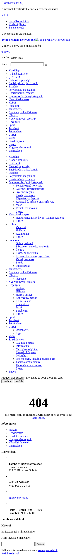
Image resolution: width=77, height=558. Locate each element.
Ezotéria (13, 86)
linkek (4, 15)
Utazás (12, 134)
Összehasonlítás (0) (12, 2)
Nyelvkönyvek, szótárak (22, 118)
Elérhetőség (15, 150)
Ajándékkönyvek (18, 73)
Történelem (15, 131)
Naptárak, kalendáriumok (23, 112)
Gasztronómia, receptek (22, 92)
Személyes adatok (19, 21)
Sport (12, 124)
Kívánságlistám (17, 24)
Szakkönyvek (16, 141)
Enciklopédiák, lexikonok (23, 83)
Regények (14, 121)
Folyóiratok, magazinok (22, 89)
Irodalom (14, 105)
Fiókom (13, 429)
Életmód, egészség (19, 80)
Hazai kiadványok (19, 99)
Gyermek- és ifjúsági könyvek (26, 96)
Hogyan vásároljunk (20, 147)
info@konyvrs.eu (18, 497)
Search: (5, 64)
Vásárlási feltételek (19, 442)
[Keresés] (45, 65)
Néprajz (13, 115)
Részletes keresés (18, 436)
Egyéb (12, 144)
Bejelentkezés (16, 27)
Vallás (12, 137)
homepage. (38, 417)
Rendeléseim (16, 432)
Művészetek (15, 108)
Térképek (14, 128)
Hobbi (12, 102)
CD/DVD (14, 76)
